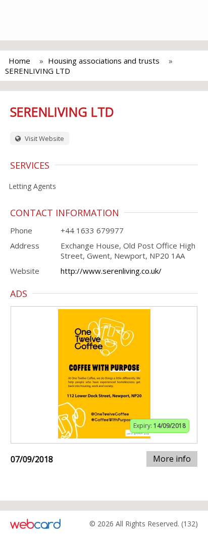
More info (172, 458)
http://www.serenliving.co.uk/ (111, 271)
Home (19, 61)
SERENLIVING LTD (37, 71)
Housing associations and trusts (104, 61)
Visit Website (43, 138)
